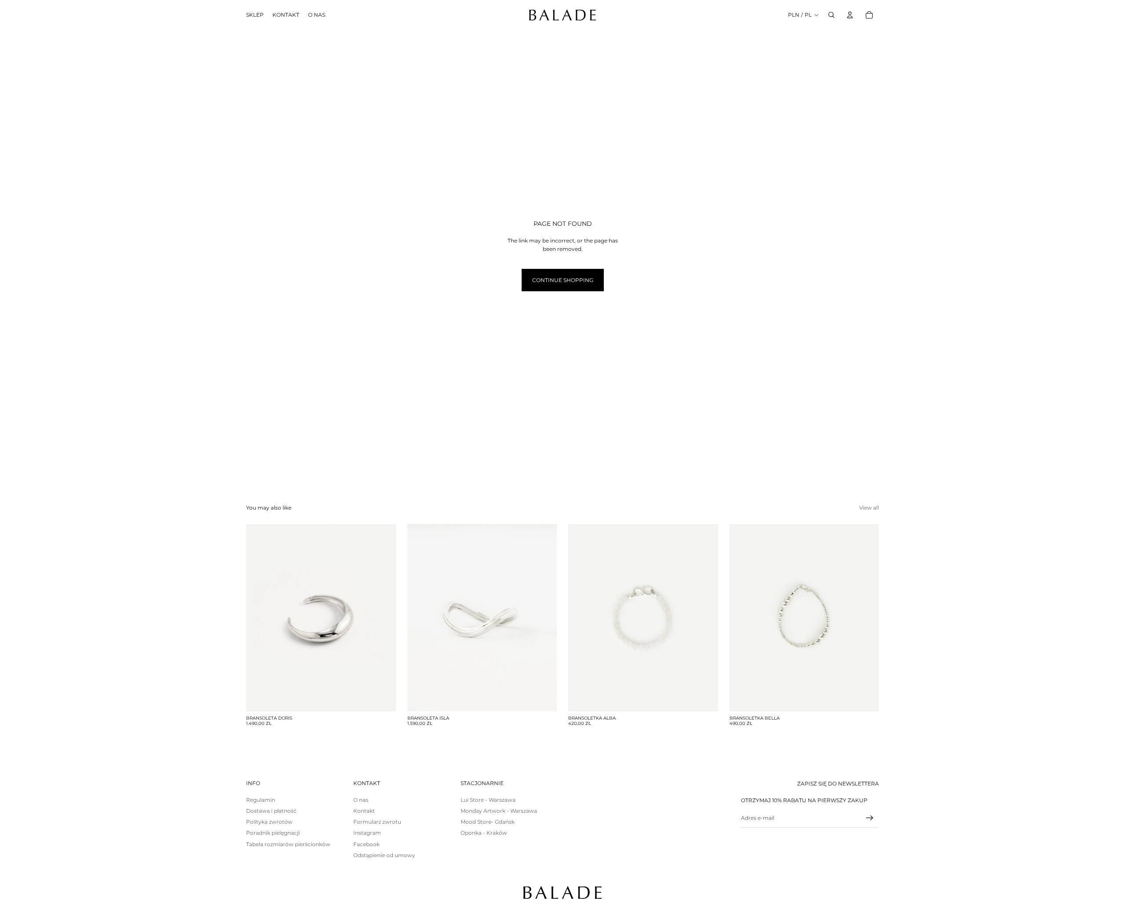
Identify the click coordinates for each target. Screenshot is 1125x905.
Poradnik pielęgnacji (273, 832)
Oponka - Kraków (484, 832)
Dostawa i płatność (271, 810)
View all (869, 507)
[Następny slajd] (383, 617)
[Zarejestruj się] (869, 818)
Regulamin (260, 799)
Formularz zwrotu (377, 821)
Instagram (367, 832)
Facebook (366, 843)
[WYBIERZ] (543, 698)
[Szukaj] (831, 15)
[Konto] (850, 15)
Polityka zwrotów (269, 821)
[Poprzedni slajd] (259, 617)
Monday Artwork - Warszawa (499, 810)
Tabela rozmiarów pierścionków (288, 843)
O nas (360, 799)
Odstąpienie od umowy (384, 854)
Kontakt (364, 810)
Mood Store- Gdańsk (488, 821)
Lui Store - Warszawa (488, 799)
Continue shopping (562, 280)
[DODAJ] (382, 698)
